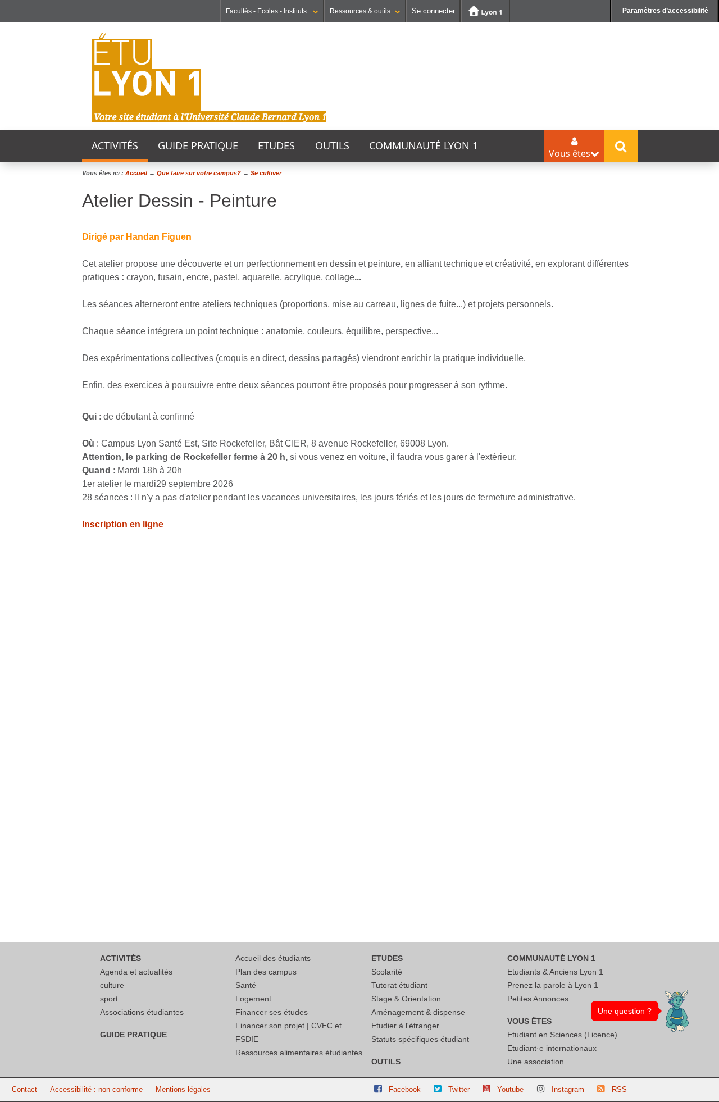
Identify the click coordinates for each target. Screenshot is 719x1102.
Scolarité (386, 971)
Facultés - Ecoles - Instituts (267, 11)
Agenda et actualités (136, 971)
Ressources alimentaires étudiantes (298, 1052)
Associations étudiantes (142, 1012)
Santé (245, 985)
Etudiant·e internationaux (552, 1048)
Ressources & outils (360, 11)
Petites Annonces (537, 998)
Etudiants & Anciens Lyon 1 (555, 971)
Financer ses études (271, 1012)
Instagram (568, 1089)
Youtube (510, 1089)
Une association (535, 1061)
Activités (115, 145)
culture (112, 985)
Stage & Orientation (406, 998)
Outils (332, 145)
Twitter (459, 1089)
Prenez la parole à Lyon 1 (552, 985)
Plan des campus (266, 971)
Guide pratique (198, 145)
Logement (253, 998)
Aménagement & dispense (418, 1012)
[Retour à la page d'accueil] (209, 77)
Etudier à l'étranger (405, 1025)
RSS (619, 1089)
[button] (677, 1011)
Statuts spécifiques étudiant (420, 1039)
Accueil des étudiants (273, 958)
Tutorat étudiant (399, 985)
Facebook (405, 1089)
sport (109, 998)
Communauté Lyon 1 (423, 145)
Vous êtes (529, 1021)
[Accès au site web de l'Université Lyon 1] (485, 11)
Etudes (276, 145)
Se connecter (433, 11)
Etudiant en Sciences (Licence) (562, 1034)
